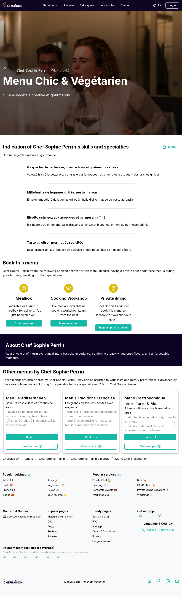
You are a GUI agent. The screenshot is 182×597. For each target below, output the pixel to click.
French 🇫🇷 (9, 489)
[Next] (174, 422)
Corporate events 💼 (104, 489)
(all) (29, 475)
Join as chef (107, 5)
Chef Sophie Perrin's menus (90, 458)
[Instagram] (149, 582)
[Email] (177, 582)
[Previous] (7, 422)
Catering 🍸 (99, 485)
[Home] (12, 5)
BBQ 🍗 (141, 480)
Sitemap (97, 526)
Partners (52, 536)
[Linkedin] (168, 582)
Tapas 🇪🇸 (8, 494)
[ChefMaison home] (12, 582)
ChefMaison (11, 458)
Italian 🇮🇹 (8, 480)
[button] (169, 147)
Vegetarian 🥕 (56, 485)
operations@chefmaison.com (24, 516)
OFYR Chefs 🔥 (146, 485)
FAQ (94, 521)
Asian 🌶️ (53, 480)
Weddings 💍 (145, 494)
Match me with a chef (60, 516)
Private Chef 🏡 (101, 480)
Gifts (50, 521)
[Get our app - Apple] (147, 516)
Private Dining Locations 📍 (153, 489)
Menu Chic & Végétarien (131, 458)
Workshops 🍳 (100, 494)
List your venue (101, 541)
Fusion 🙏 (53, 489)
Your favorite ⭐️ (57, 494)
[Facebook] (158, 582)
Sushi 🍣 (8, 485)
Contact (126, 5)
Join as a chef (100, 516)
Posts (51, 526)
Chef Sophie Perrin (52, 458)
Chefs (29, 458)
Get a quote (87, 5)
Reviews (69, 5)
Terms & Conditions (103, 531)
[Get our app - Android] (168, 516)
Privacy (96, 536)
